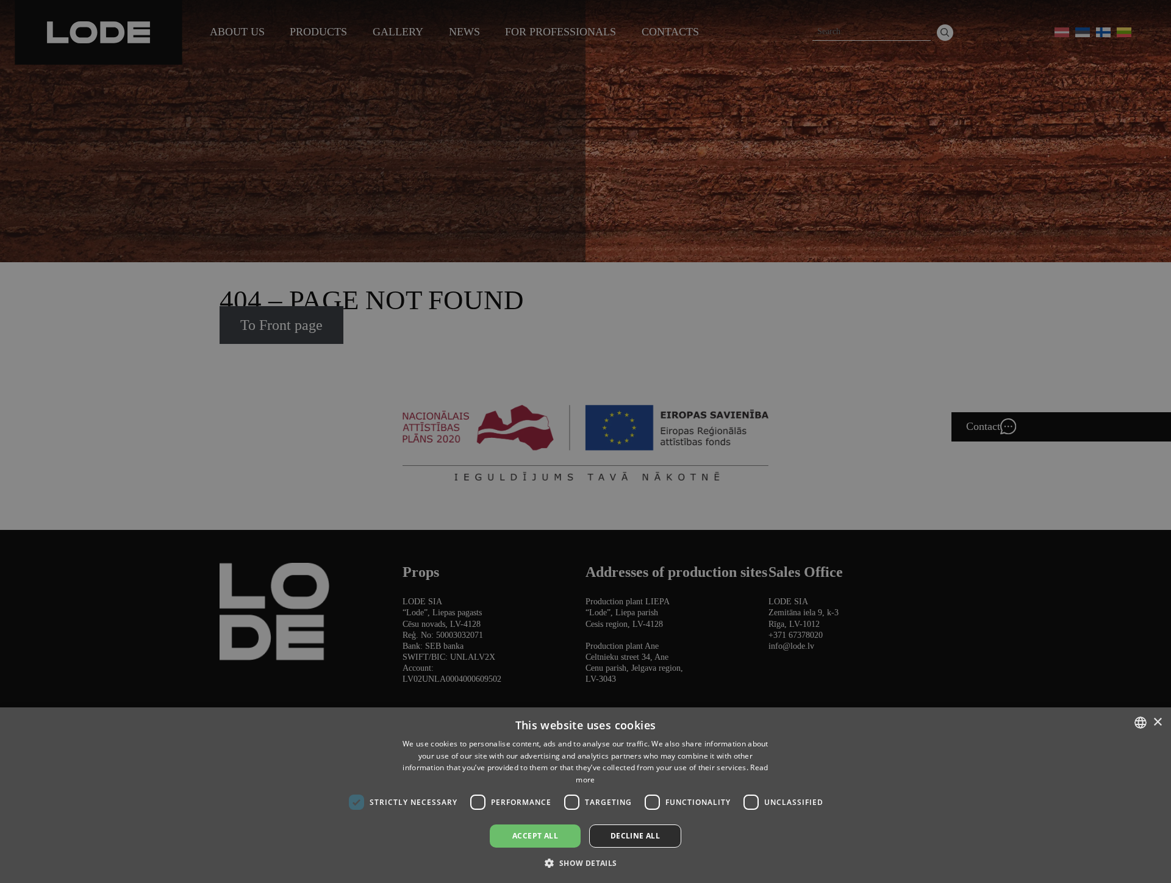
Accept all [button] (535, 836)
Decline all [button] (635, 836)
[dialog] (585, 441)
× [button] (1157, 722)
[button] (585, 862)
